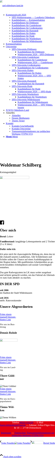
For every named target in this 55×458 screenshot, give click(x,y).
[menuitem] (30, 28)
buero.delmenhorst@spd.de (13, 425)
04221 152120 (26, 422)
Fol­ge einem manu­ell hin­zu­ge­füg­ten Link (8, 317)
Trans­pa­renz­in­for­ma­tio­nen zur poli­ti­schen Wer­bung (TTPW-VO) (33, 434)
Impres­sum (6, 433)
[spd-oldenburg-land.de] (11, 5)
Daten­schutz (20, 433)
